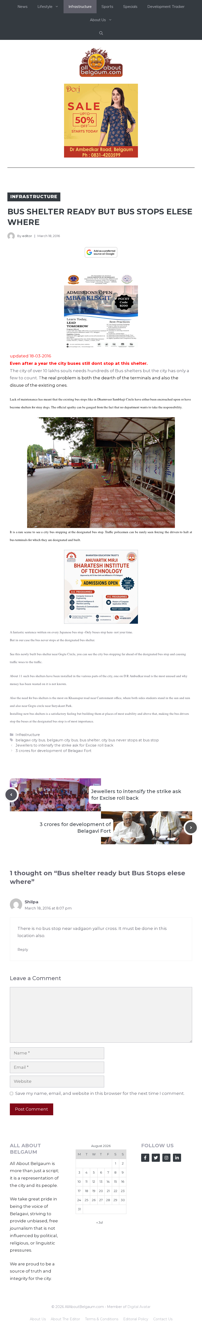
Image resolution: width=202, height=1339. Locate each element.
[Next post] (191, 827)
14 (108, 1181)
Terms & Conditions (101, 1319)
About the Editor (65, 1319)
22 (115, 1191)
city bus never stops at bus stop (130, 740)
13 (101, 1181)
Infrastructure (80, 6)
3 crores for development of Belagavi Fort (53, 751)
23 (123, 1191)
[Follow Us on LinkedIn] (177, 1158)
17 (79, 1191)
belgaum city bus (62, 740)
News (22, 6)
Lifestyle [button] (44, 6)
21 (108, 1191)
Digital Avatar (139, 1307)
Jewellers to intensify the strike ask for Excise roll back (64, 745)
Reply (22, 949)
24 (79, 1200)
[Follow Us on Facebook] (145, 1158)
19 (93, 1191)
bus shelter (90, 740)
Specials (130, 6)
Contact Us (162, 1319)
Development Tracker (166, 6)
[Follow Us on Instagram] (166, 1158)
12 (93, 1181)
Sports (107, 6)
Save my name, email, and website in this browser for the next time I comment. (100, 1093)
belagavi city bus (30, 740)
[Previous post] (11, 794)
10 (79, 1181)
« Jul (99, 1222)
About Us (38, 1319)
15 (115, 1181)
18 (86, 1191)
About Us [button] (98, 19)
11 (86, 1181)
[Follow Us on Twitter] (156, 1158)
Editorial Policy (135, 1319)
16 (122, 1181)
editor (27, 236)
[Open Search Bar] (101, 33)
